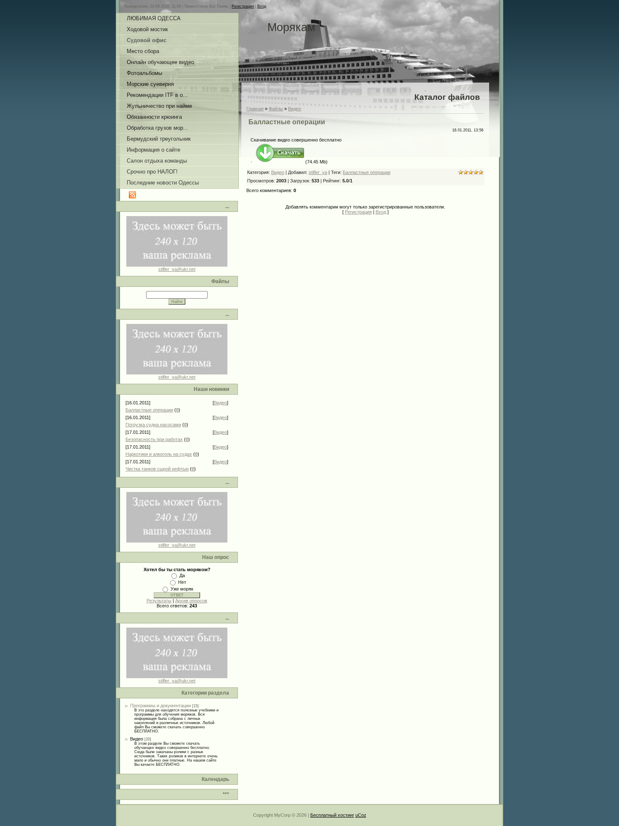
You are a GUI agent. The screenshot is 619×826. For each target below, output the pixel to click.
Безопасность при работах (154, 439)
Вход (261, 6)
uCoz (360, 815)
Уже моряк (182, 588)
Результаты (159, 600)
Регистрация (243, 6)
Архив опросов (191, 600)
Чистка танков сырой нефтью (157, 468)
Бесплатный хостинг (332, 815)
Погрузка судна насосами (153, 424)
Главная (255, 108)
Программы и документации (160, 705)
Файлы (276, 108)
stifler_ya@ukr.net (176, 269)
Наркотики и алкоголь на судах (158, 454)
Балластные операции (149, 409)
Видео (220, 402)
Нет (182, 582)
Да (182, 575)
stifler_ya (318, 172)
